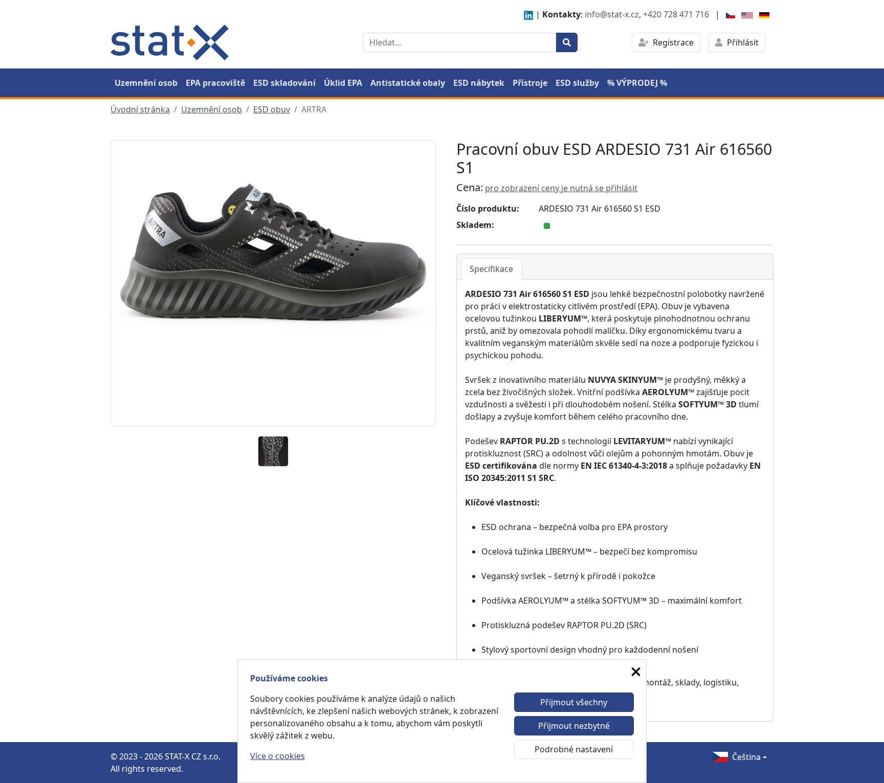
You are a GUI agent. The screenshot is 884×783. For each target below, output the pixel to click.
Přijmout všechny (573, 702)
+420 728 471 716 (676, 14)
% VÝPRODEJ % (637, 82)
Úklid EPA (343, 82)
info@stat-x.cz (612, 14)
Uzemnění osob (146, 82)
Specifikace (491, 268)
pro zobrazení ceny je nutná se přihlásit (561, 188)
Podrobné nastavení (574, 749)
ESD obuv (271, 109)
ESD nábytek (478, 82)
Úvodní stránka (140, 109)
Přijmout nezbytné (574, 725)
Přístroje (530, 82)
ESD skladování (284, 82)
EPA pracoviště (215, 82)
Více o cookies (277, 756)
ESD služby (577, 82)
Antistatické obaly (407, 82)
